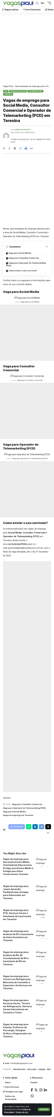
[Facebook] (32, 1090)
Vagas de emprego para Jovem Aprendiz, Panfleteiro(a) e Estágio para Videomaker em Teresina (15, 892)
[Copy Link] (20, 148)
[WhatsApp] (32, 1096)
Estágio (41, 1069)
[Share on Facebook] (9, 148)
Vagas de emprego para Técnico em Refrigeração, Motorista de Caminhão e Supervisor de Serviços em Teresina (17, 982)
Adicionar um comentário (23, 132)
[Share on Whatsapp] (28, 826)
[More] (31, 148)
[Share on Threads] (48, 826)
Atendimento (19, 1069)
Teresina (8, 94)
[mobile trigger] (48, 3)
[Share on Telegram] (41, 826)
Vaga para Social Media (20, 253)
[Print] (25, 148)
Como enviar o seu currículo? (23, 270)
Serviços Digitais (18, 91)
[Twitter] (36, 1090)
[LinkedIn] (45, 1090)
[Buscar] (37, 3)
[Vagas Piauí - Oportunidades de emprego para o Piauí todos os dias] (18, 3)
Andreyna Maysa (22, 130)
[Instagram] (41, 1090)
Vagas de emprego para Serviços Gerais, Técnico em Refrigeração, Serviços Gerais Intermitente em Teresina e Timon (17, 1006)
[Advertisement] (27, 50)
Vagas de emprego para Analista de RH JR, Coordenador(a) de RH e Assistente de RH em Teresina (16, 958)
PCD (6, 91)
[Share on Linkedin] (35, 826)
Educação (32, 1069)
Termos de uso (22, 1112)
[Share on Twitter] (14, 148)
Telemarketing (35, 91)
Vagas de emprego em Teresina (18, 815)
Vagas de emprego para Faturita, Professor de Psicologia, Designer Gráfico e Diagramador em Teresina (17, 1030)
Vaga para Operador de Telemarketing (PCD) (26, 264)
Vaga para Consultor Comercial (24, 258)
